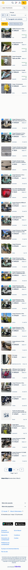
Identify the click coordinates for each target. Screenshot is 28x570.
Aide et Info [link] (4, 535)
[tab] (3, 15)
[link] (3, 2)
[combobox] (12, 7)
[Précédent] (6, 469)
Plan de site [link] (4, 551)
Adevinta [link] (16, 548)
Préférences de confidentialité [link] (5, 543)
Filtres (5, 23)
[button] (16, 2)
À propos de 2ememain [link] (7, 548)
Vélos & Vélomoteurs (15, 23)
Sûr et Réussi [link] (17, 530)
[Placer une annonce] (23, 2)
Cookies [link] (16, 538)
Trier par (12, 12)
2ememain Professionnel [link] (5, 531)
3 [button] (17, 469)
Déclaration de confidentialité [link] (5, 539)
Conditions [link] (17, 535)
